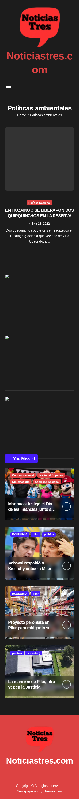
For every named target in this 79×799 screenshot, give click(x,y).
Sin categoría (20, 481)
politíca (49, 534)
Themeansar (52, 791)
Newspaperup (27, 791)
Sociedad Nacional (47, 481)
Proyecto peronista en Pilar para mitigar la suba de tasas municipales (31, 628)
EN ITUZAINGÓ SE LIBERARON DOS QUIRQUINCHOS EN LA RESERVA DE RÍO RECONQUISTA (39, 216)
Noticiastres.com (39, 760)
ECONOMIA (19, 534)
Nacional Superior (51, 475)
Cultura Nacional (23, 475)
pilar (36, 534)
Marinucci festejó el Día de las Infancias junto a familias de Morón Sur (30, 509)
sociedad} (33, 653)
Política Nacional (39, 202)
